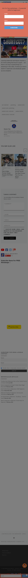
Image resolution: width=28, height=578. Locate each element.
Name (6, 13)
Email (6, 20)
